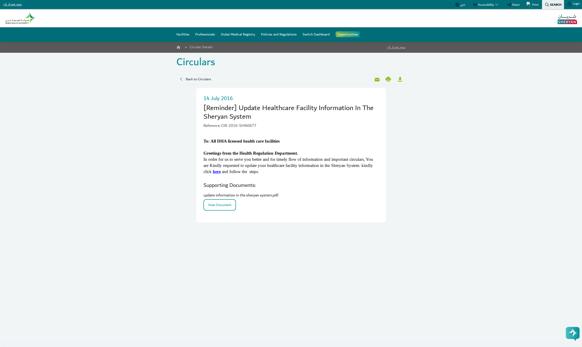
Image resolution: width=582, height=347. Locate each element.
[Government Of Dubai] (20, 18)
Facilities (182, 34)
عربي (462, 4)
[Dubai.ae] (12, 4)
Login (576, 3)
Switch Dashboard (316, 34)
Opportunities (347, 34)
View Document (219, 205)
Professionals (205, 34)
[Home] (178, 46)
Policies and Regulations (279, 34)
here (217, 171)
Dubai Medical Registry (238, 34)
